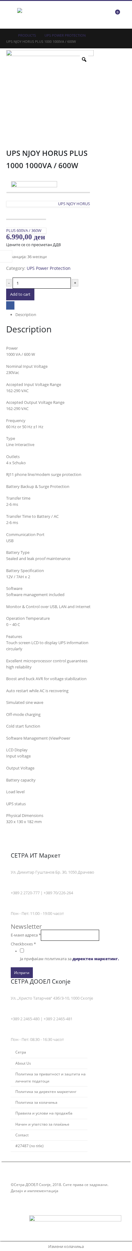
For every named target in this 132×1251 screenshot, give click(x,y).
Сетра (20, 1052)
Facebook (10, 305)
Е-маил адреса (26, 935)
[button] (11, 15)
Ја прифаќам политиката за (69, 958)
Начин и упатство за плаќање (42, 1124)
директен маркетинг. (95, 958)
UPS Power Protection (49, 268)
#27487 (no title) (29, 1145)
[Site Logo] (34, 15)
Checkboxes (23, 944)
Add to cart (20, 294)
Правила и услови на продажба (43, 1113)
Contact (22, 1134)
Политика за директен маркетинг (45, 1091)
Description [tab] (25, 314)
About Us (23, 1063)
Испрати (21, 972)
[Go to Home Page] (8, 35)
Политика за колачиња (36, 1102)
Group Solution (73, 1190)
